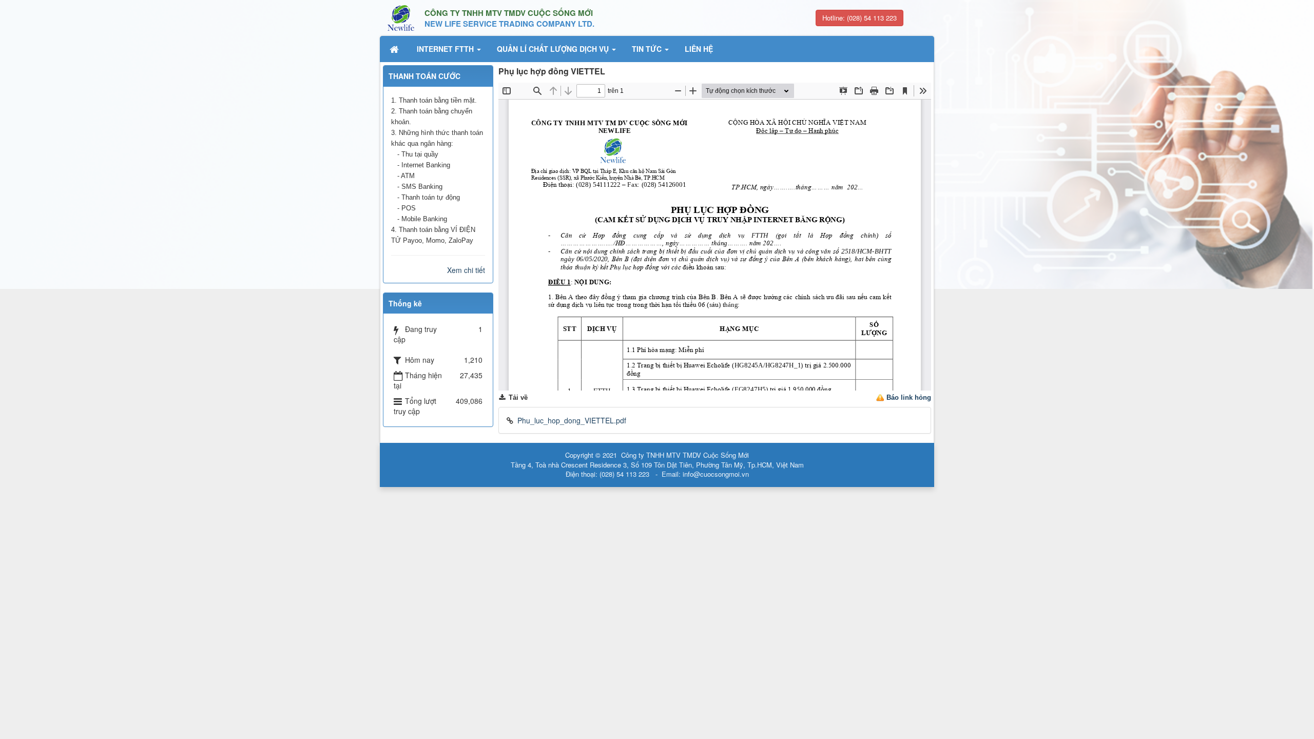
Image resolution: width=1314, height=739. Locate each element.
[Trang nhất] (395, 49)
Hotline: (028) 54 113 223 (859, 18)
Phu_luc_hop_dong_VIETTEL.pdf (571, 420)
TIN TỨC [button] (648, 49)
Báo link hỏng (908, 397)
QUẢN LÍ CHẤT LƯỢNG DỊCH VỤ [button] (554, 49)
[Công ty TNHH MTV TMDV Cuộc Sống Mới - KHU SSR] (401, 17)
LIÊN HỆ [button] (699, 49)
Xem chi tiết (466, 270)
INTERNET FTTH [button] (446, 49)
